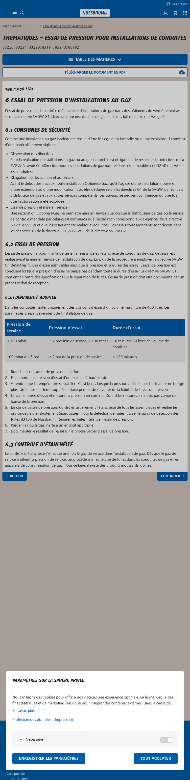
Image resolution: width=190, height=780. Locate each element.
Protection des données (31, 720)
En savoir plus (23, 711)
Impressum (64, 720)
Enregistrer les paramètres (49, 758)
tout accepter (156, 758)
